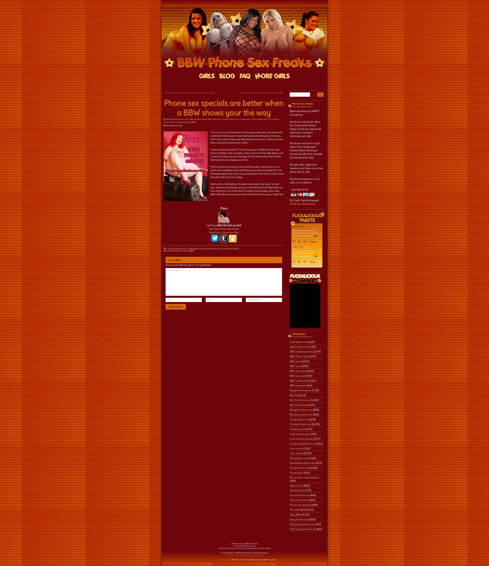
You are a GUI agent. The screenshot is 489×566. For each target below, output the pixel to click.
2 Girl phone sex (299, 341)
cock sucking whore (229, 248)
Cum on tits (296, 448)
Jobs (260, 555)
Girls (207, 76)
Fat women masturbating (304, 477)
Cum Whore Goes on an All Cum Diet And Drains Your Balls (191, 93)
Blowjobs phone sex (301, 409)
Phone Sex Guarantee (250, 555)
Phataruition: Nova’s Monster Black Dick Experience (259, 93)
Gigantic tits (296, 485)
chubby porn (193, 248)
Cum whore (296, 453)
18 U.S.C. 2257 (237, 555)
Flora (169, 119)
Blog (227, 76)
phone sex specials (173, 250)
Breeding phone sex (301, 414)
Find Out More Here (302, 203)
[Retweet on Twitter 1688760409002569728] (300, 262)
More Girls (272, 76)
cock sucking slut (209, 248)
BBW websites (298, 385)
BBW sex (295, 366)
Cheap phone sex (299, 419)
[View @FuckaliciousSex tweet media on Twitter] (315, 235)
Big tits (293, 395)
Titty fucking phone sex (303, 529)
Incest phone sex (299, 495)
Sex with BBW (298, 509)
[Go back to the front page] (244, 39)
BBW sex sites (297, 375)
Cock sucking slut (258, 119)
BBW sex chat (297, 371)
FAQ (245, 76)
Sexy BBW (191, 122)
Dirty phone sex (299, 458)
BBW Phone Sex (214, 119)
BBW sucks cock (299, 380)
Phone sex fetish (299, 500)
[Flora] (224, 217)
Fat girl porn (296, 472)
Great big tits (297, 490)
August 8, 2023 (298, 226)
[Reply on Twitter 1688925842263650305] (294, 242)
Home (229, 555)
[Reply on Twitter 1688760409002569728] (294, 262)
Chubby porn (244, 119)
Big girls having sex (300, 390)
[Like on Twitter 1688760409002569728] (306, 262)
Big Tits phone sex (300, 400)
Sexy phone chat (299, 519)
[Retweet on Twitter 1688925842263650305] (300, 242)
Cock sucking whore (301, 438)
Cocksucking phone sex (303, 443)
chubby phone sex (176, 248)
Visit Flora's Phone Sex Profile (224, 228)
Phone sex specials (178, 122)
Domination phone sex (302, 463)
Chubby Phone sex (230, 119)
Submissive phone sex (302, 524)
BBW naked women (198, 119)
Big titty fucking (299, 404)
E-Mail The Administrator (221, 560)
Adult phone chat (180, 119)
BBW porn (295, 361)
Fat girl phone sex (300, 467)
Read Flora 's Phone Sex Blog (224, 232)
